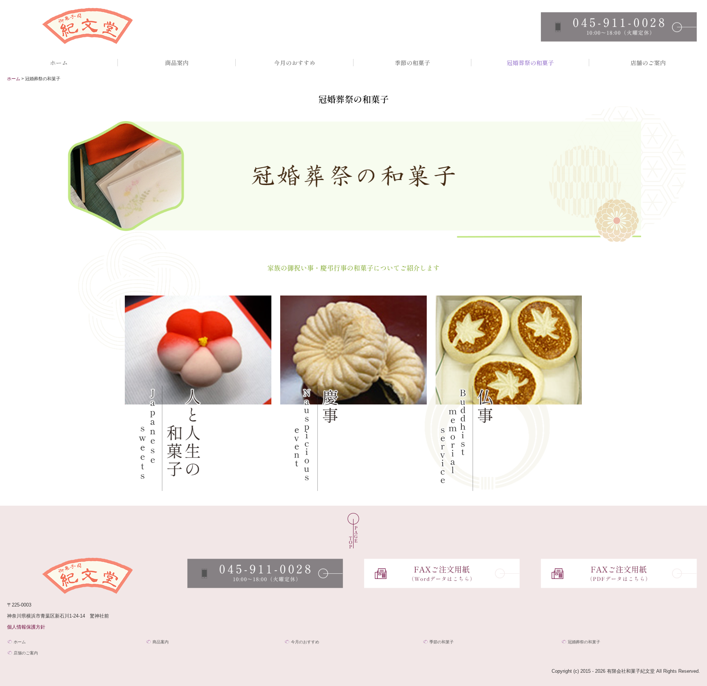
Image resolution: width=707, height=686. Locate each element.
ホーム (59, 62)
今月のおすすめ (294, 62)
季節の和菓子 (412, 62)
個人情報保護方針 (26, 627)
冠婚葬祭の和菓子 (530, 62)
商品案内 (177, 62)
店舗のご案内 (648, 62)
